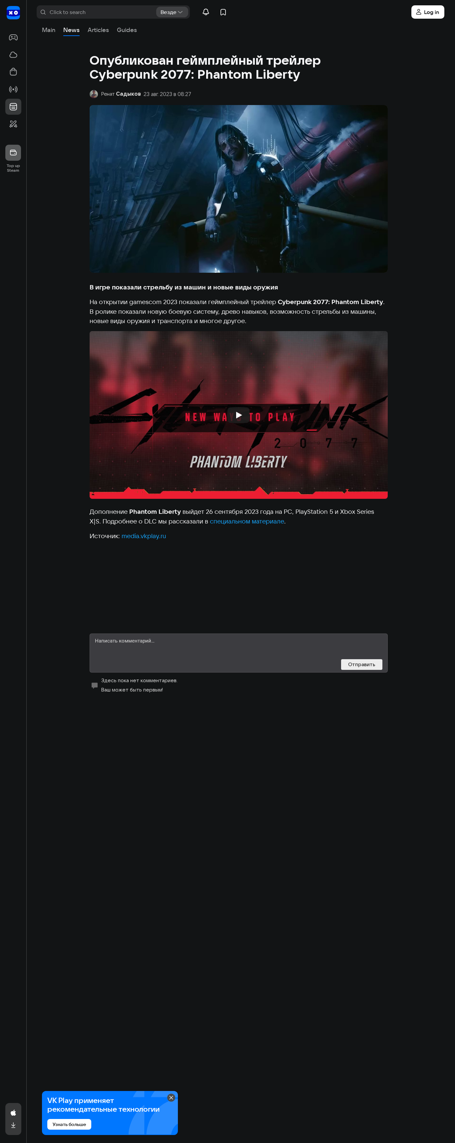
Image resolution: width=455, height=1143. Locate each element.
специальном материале (247, 521)
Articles (98, 30)
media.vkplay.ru (144, 536)
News (71, 30)
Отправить (361, 664)
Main (48, 30)
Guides (127, 30)
